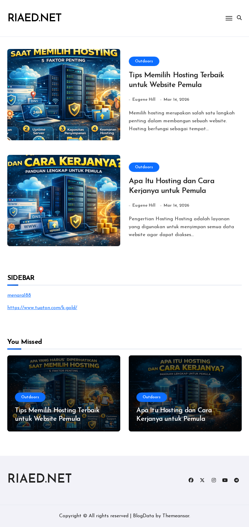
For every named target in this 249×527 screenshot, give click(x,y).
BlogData (143, 516)
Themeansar (175, 516)
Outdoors (144, 61)
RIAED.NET (34, 18)
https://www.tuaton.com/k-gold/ (42, 307)
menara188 (19, 295)
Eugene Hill (143, 99)
